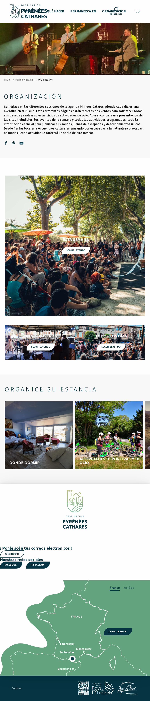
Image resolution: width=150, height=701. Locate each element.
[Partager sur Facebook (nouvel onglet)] (6, 143)
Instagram (37, 565)
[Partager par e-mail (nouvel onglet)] (21, 143)
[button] (116, 11)
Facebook (10, 565)
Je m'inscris (12, 554)
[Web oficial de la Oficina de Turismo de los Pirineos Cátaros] (28, 11)
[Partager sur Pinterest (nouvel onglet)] (14, 143)
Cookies (16, 688)
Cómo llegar (117, 631)
